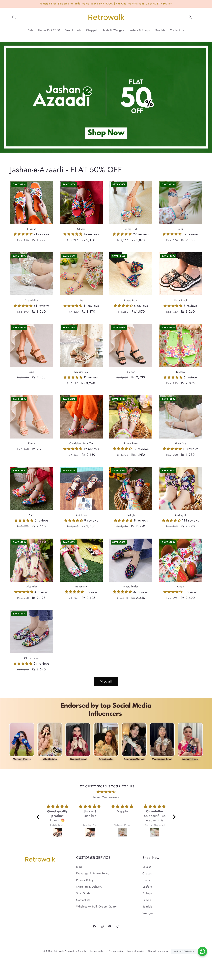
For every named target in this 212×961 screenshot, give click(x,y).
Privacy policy (116, 951)
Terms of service (135, 951)
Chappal (147, 873)
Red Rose (81, 515)
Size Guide (83, 893)
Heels (146, 880)
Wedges (147, 913)
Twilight (131, 515)
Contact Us (83, 900)
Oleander (31, 586)
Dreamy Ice (81, 372)
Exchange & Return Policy (92, 873)
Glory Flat (131, 229)
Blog (79, 867)
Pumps (146, 900)
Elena (31, 443)
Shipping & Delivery (89, 887)
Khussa (146, 867)
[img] (106, 791)
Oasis (180, 586)
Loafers (147, 887)
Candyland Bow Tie (81, 443)
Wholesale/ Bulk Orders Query (96, 906)
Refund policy (97, 951)
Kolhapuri (148, 893)
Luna (31, 372)
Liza (81, 300)
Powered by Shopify (75, 951)
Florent (31, 229)
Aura (31, 515)
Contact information (158, 951)
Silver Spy (180, 443)
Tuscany (180, 372)
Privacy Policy (84, 880)
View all (106, 681)
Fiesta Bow (130, 300)
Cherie (81, 229)
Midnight (180, 515)
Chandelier (31, 300)
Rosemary (81, 586)
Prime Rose (131, 443)
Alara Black (180, 300)
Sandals (147, 906)
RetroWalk (58, 951)
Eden (181, 229)
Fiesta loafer (130, 586)
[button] (14, 17)
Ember (131, 372)
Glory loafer (31, 658)
